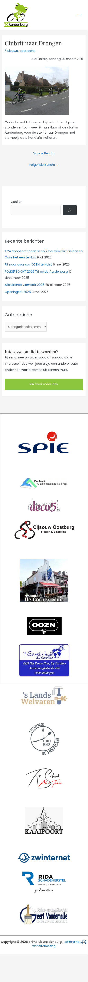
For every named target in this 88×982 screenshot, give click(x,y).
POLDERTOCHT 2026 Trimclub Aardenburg (36, 271)
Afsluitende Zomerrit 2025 (25, 285)
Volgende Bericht (44, 165)
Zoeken (16, 202)
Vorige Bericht (44, 153)
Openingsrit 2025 (18, 292)
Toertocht (27, 51)
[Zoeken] (70, 210)
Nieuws (12, 51)
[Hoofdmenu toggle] (79, 14)
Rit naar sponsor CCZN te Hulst (28, 264)
